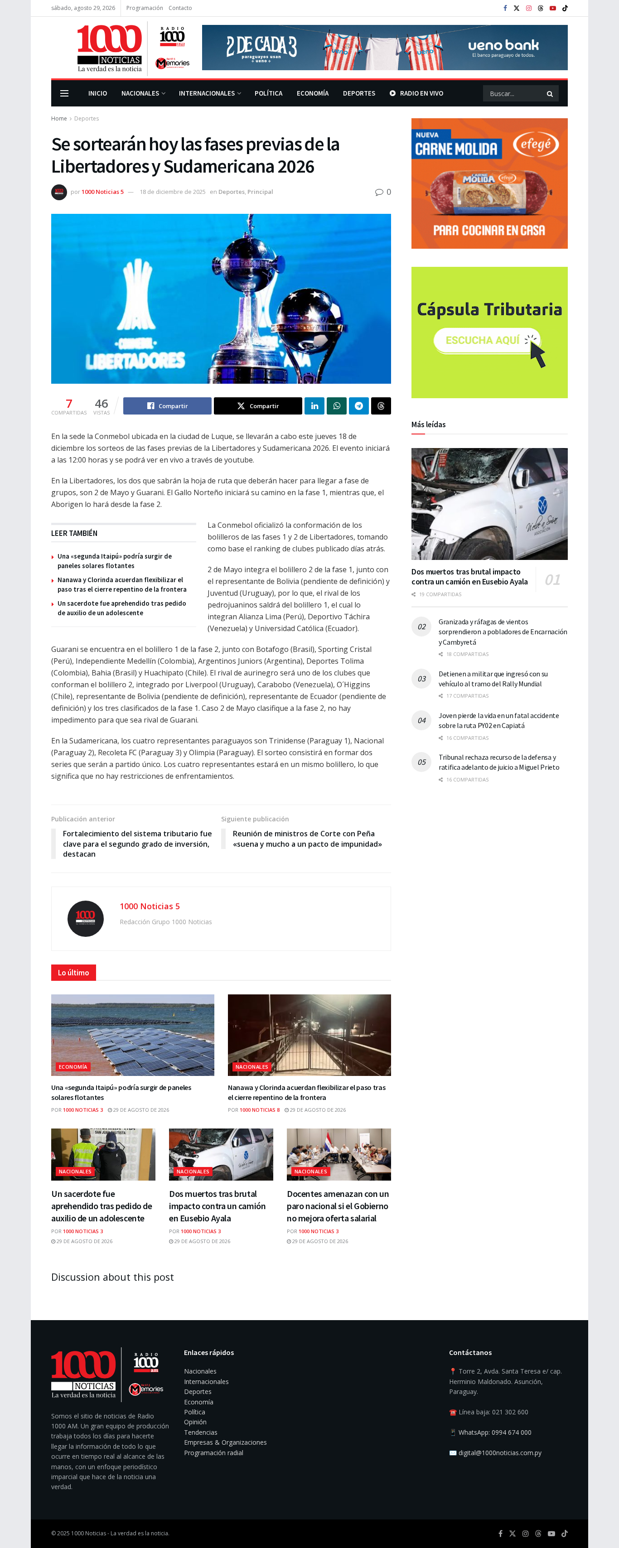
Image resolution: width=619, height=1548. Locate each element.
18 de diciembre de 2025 (173, 192)
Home (59, 118)
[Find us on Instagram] (529, 8)
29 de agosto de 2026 (140, 1109)
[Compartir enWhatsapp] (337, 406)
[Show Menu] (64, 93)
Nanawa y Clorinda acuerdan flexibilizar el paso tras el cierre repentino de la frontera (306, 1092)
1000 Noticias (88, 1533)
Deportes (359, 93)
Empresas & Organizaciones (225, 1442)
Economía (313, 93)
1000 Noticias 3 (83, 1109)
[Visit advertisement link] (385, 47)
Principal (260, 192)
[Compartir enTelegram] (359, 406)
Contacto (180, 8)
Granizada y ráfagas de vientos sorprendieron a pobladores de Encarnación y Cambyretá (503, 631)
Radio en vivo (421, 93)
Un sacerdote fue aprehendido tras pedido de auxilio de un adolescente (101, 1206)
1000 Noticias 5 (103, 192)
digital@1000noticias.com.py (500, 1452)
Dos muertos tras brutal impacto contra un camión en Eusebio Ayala (217, 1206)
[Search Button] (550, 93)
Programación (144, 8)
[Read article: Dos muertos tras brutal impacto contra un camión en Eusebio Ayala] (221, 1154)
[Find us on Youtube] (553, 8)
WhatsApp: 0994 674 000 (495, 1432)
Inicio (97, 93)
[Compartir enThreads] (381, 406)
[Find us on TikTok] (565, 8)
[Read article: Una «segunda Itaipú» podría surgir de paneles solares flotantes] (132, 1035)
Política (268, 93)
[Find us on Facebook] (505, 8)
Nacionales (140, 93)
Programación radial (213, 1452)
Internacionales (207, 93)
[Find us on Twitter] (516, 8)
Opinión (195, 1422)
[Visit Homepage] (120, 47)
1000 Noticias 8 (260, 1109)
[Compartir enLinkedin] (314, 406)
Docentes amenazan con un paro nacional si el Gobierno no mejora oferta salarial (338, 1206)
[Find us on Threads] (540, 8)
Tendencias (201, 1432)
